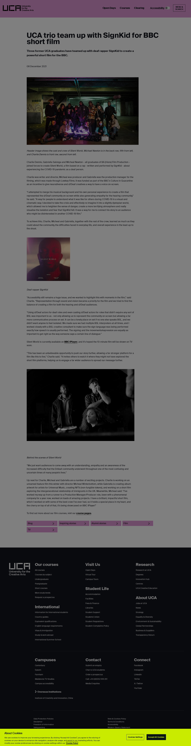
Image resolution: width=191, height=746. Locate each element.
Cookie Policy (72, 743)
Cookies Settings (135, 737)
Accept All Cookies (156, 737)
